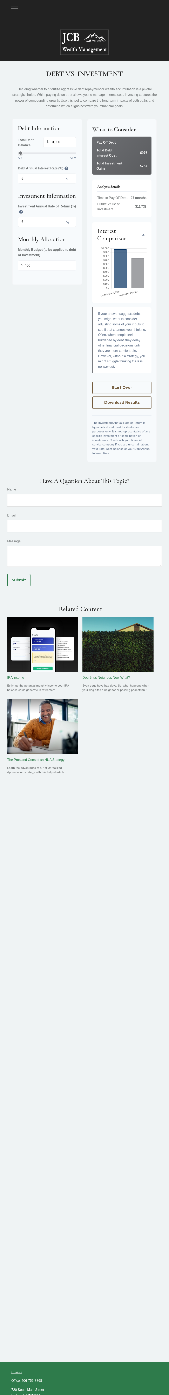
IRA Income (15, 677)
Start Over (122, 387)
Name (11, 489)
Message (14, 541)
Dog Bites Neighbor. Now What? (106, 677)
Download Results (122, 402)
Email (11, 515)
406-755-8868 (31, 1380)
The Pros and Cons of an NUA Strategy (36, 760)
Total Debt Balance (33, 142)
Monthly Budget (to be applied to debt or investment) (47, 252)
